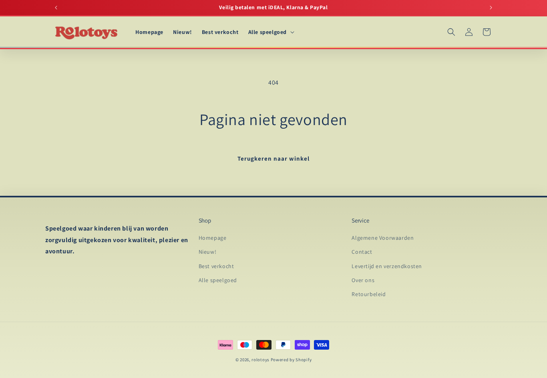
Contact (362, 252)
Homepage (213, 238)
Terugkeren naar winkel (273, 158)
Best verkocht (216, 266)
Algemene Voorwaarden (383, 238)
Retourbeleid (369, 294)
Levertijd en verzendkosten (387, 266)
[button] (270, 32)
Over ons (363, 280)
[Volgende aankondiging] (491, 7)
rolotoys (260, 359)
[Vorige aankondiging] (56, 7)
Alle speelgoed (218, 280)
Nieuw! (208, 252)
